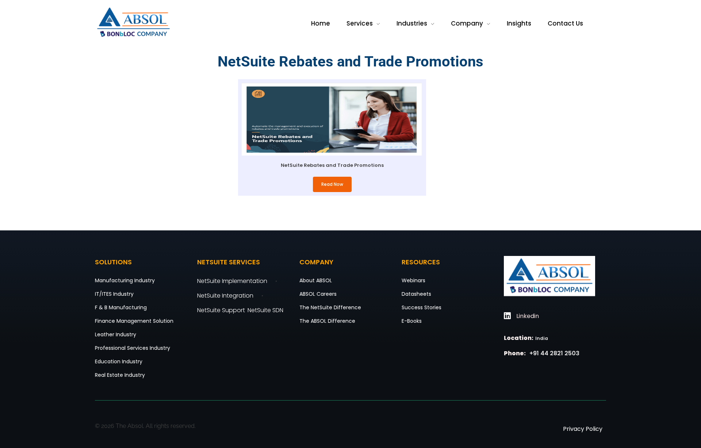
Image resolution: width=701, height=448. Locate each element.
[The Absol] (133, 22)
